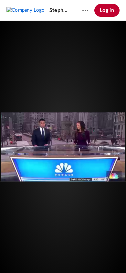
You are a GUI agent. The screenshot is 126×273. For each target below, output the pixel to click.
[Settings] (101, 258)
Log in (107, 10)
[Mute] (89, 258)
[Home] (25, 10)
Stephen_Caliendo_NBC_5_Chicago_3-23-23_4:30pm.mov (59, 10)
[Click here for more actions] (85, 10)
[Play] (24, 258)
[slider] (63, 245)
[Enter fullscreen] (95, 136)
